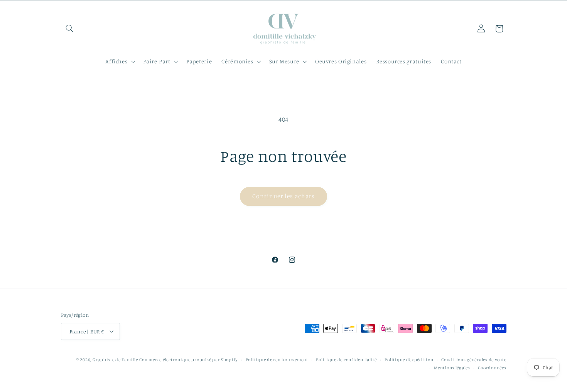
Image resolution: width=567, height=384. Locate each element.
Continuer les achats (283, 196)
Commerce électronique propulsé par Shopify (188, 359)
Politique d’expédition (409, 359)
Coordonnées (492, 367)
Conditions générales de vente (473, 359)
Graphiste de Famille (115, 359)
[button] (70, 28)
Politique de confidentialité (346, 359)
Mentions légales (452, 367)
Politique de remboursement (277, 359)
